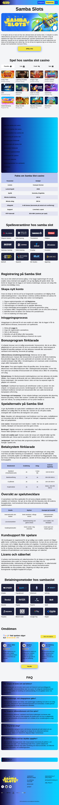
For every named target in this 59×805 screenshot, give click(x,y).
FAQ (5, 170)
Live (21, 66)
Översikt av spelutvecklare (12, 152)
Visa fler (29, 666)
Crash (35, 66)
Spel (50, 66)
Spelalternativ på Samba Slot (13, 144)
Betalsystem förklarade (11, 148)
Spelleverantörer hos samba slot (14, 133)
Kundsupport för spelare (11, 155)
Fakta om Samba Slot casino (12, 129)
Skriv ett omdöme (48, 636)
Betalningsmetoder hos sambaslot (14, 163)
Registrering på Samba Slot (12, 136)
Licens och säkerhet (10, 159)
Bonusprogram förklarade (11, 140)
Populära (6, 66)
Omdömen (7, 167)
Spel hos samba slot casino (12, 125)
